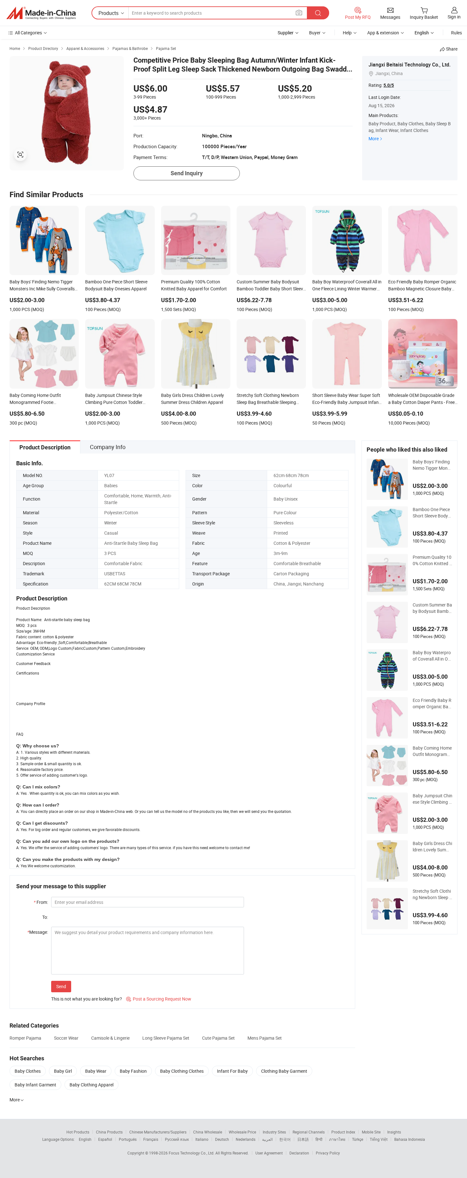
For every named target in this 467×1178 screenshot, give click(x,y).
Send (61, 986)
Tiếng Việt (379, 1139)
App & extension (383, 33)
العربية (267, 1139)
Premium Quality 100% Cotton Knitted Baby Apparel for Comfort (432, 560)
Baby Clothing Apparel (91, 1085)
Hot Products (77, 1131)
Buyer (315, 33)
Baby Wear (95, 1071)
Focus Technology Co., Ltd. (192, 1152)
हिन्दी (318, 1139)
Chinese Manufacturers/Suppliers (157, 1131)
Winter (110, 523)
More (374, 138)
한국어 (285, 1139)
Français (150, 1139)
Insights (394, 1131)
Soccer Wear (66, 1038)
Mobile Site (371, 1131)
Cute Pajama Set (218, 1038)
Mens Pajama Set (264, 1038)
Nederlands (245, 1139)
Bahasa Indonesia (409, 1139)
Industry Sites (274, 1131)
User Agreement (269, 1152)
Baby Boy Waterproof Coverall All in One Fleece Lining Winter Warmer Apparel (432, 655)
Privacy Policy (328, 1152)
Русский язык (177, 1139)
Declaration (299, 1152)
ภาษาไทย (337, 1139)
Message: (37, 932)
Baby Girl (63, 1071)
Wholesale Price (242, 1131)
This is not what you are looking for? (86, 999)
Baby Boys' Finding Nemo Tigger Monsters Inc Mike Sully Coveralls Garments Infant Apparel (432, 465)
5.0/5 (388, 85)
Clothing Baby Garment (284, 1071)
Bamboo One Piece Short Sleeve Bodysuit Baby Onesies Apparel (432, 512)
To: (45, 917)
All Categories (28, 33)
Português (128, 1139)
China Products (109, 1131)
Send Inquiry (187, 173)
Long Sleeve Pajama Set (165, 1038)
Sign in (454, 17)
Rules (456, 33)
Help (347, 33)
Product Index (343, 1131)
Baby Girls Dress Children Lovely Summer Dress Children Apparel (432, 846)
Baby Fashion (133, 1071)
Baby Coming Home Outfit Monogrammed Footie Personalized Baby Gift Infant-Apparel (432, 751)
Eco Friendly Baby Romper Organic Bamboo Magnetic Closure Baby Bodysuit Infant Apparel (432, 703)
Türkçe (357, 1139)
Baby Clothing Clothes (182, 1071)
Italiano (201, 1139)
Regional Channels (309, 1131)
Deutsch (222, 1139)
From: (41, 902)
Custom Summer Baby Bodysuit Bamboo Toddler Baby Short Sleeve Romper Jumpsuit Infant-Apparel (432, 608)
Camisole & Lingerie (110, 1038)
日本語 (303, 1139)
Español (105, 1139)
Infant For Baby (232, 1071)
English (85, 1139)
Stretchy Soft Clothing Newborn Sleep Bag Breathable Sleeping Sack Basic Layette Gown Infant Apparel (432, 894)
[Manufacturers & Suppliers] (41, 13)
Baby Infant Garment (35, 1085)
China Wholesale (207, 1131)
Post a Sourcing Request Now (158, 999)
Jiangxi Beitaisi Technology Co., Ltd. (409, 64)
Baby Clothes (28, 1071)
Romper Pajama (25, 1038)
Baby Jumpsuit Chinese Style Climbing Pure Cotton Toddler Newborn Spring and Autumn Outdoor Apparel (432, 799)
